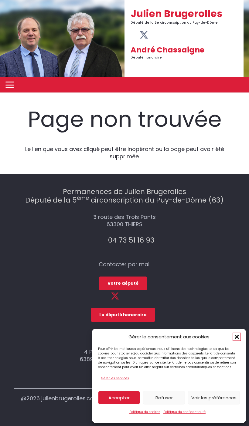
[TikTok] (172, 34)
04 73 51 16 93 (131, 240)
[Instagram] (163, 35)
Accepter (119, 397)
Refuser (164, 397)
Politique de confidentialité (184, 412)
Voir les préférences (214, 397)
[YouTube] (153, 34)
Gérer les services (115, 378)
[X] (143, 35)
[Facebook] (134, 34)
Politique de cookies (144, 412)
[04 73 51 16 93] (101, 239)
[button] (237, 337)
